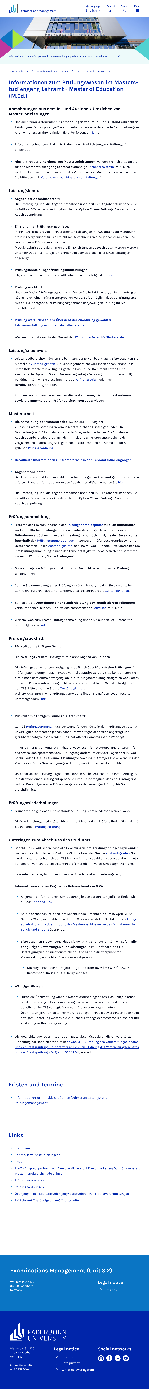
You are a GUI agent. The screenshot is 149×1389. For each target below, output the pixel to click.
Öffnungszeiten (87, 379)
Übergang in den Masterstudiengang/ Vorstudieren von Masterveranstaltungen (72, 1194)
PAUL (18, 1162)
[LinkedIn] (118, 1358)
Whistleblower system (78, 1370)
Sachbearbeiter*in (101, 167)
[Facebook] (109, 1358)
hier (121, 482)
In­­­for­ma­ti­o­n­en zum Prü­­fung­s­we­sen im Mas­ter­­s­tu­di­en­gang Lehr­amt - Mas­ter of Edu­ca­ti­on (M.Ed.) (60, 56)
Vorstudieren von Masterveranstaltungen (70, 177)
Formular (99, 608)
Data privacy (71, 1363)
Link (95, 132)
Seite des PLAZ (42, 902)
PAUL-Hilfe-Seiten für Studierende (99, 337)
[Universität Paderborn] (74, 1332)
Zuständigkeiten (43, 364)
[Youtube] (126, 1358)
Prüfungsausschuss (29, 1180)
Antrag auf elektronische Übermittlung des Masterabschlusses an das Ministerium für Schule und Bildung (78, 924)
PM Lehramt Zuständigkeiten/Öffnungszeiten (48, 1200)
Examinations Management (37, 11)
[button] (94, 8)
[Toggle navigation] (118, 56)
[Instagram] (101, 1358)
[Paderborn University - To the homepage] (12, 8)
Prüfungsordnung (40, 448)
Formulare (22, 1148)
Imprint (111, 1290)
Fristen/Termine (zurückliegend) (38, 1155)
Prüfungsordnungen (29, 1187)
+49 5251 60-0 (19, 1369)
